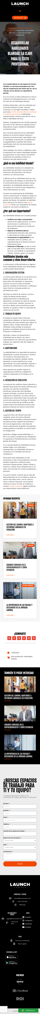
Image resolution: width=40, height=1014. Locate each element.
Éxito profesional (17, 656)
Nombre (6, 803)
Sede (5, 844)
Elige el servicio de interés (11, 838)
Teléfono (6, 824)
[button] (20, 11)
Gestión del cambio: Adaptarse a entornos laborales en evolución (19, 527)
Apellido (6, 810)
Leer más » (10, 535)
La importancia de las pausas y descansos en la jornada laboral (19, 607)
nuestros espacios (15, 486)
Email (5, 817)
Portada (10, 28)
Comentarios (7, 851)
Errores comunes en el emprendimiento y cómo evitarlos (16, 567)
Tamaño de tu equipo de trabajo (14, 831)
